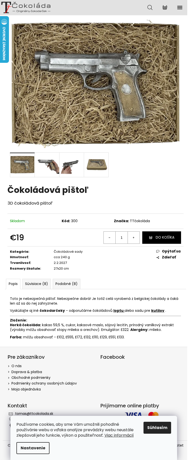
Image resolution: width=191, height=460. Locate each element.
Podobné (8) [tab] (66, 283)
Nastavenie (33, 448)
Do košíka (165, 237)
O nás (16, 365)
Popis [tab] (13, 283)
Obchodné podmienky (30, 377)
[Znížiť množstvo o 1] (110, 238)
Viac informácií (119, 435)
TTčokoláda (140, 220)
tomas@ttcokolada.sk (34, 413)
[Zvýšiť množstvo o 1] (134, 238)
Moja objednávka (26, 389)
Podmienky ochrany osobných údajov (44, 383)
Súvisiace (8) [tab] (36, 283)
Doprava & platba (26, 371)
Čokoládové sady (68, 251)
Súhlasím (157, 427)
